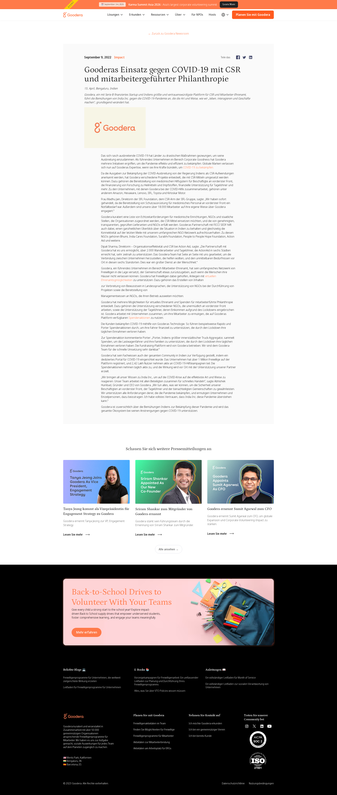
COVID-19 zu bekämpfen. (198, 167)
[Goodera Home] (73, 15)
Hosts (212, 14)
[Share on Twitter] (244, 57)
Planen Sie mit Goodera (253, 14)
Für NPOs (197, 14)
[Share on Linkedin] (251, 57)
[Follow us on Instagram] (247, 726)
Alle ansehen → (169, 549)
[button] (115, 14)
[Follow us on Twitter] (254, 726)
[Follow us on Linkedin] (262, 726)
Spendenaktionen (139, 318)
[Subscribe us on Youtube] (269, 726)
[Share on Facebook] (238, 57)
